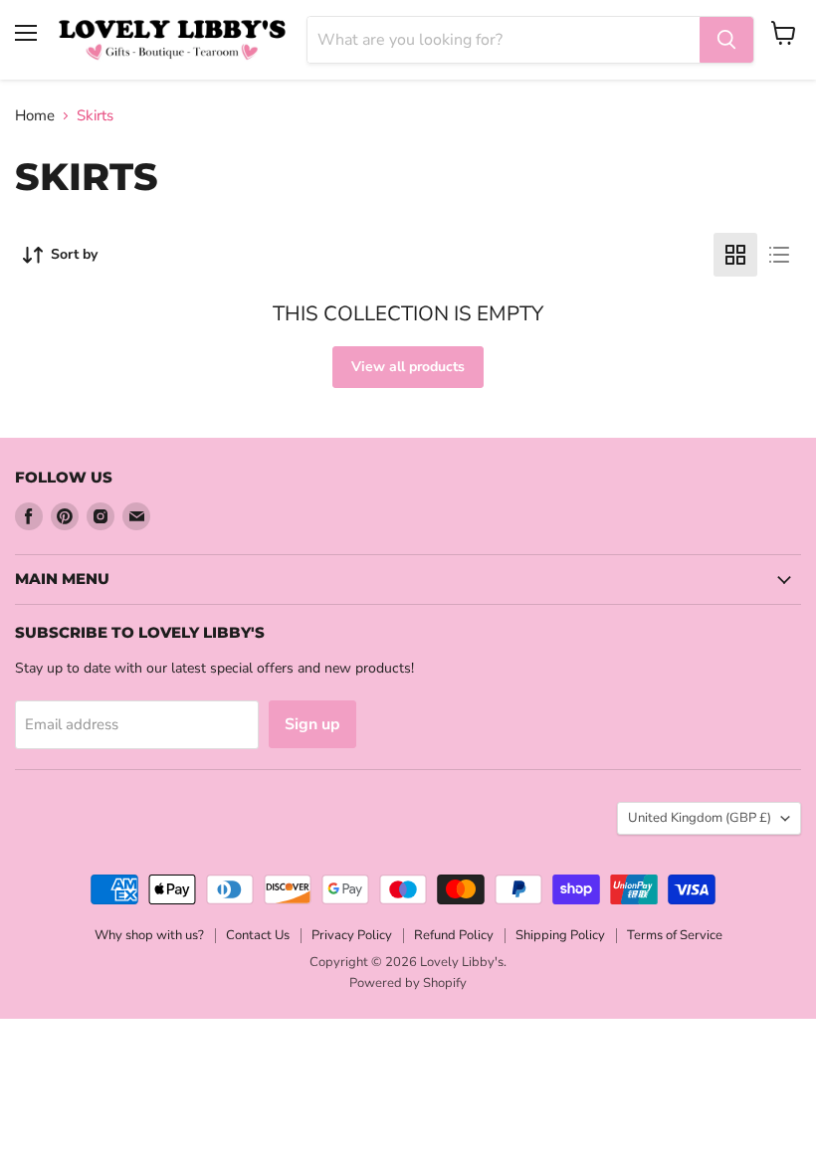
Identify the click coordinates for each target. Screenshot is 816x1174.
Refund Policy (454, 935)
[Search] (726, 40)
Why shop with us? (149, 935)
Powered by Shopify (408, 983)
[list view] (779, 255)
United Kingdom (699, 818)
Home (35, 115)
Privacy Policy (351, 935)
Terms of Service (674, 935)
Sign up (312, 724)
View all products (408, 366)
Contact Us (258, 935)
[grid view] (735, 255)
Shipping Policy (560, 935)
